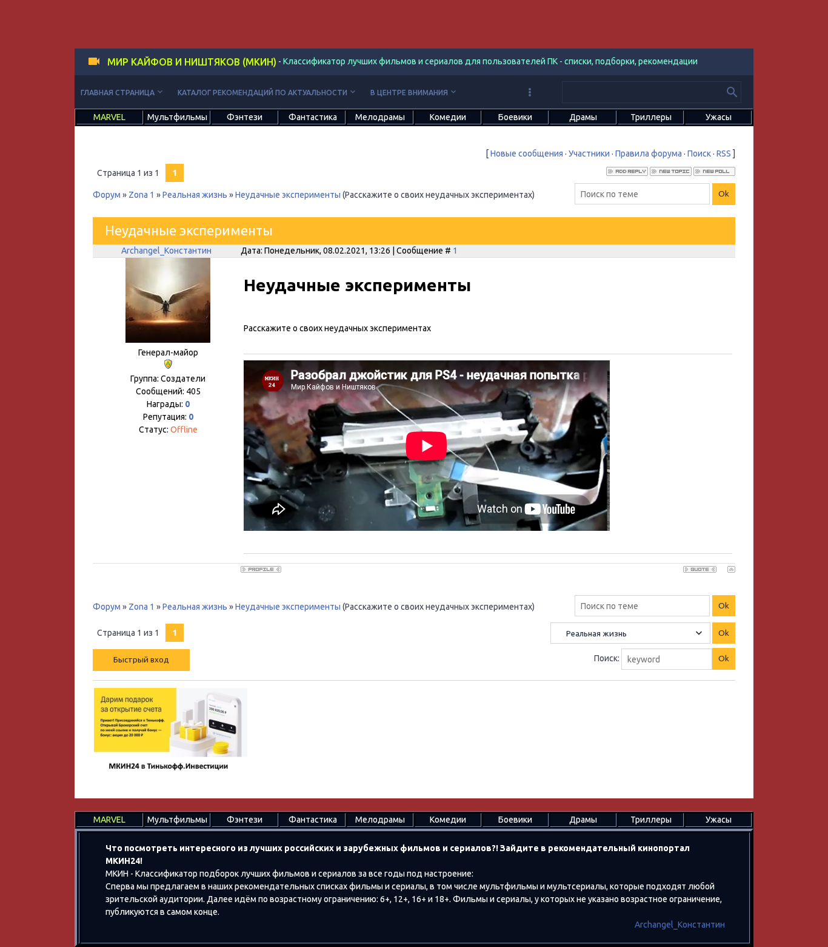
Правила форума (648, 153)
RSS (723, 153)
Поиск (699, 153)
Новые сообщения (526, 153)
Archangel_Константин (166, 250)
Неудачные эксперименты (288, 195)
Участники (589, 153)
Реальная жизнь (194, 195)
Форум (107, 195)
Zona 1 (142, 195)
